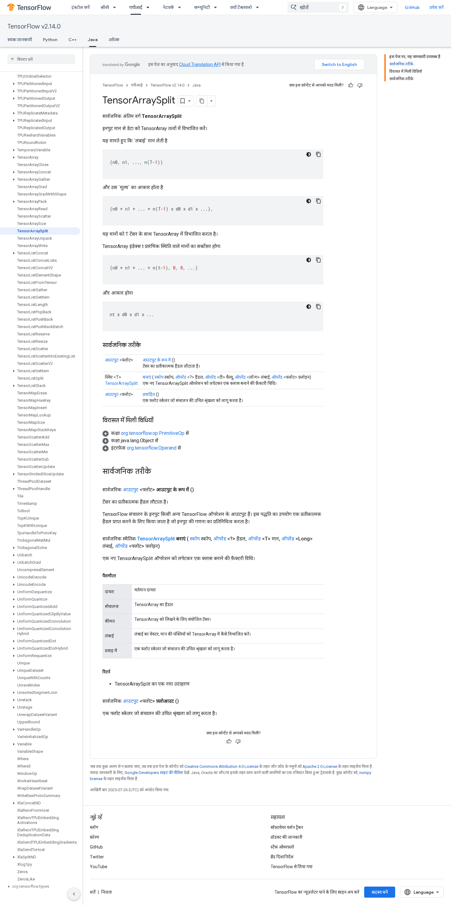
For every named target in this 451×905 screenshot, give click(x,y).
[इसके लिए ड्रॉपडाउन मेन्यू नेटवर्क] (181, 7)
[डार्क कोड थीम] (309, 154)
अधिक (114, 39)
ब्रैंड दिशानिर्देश (282, 856)
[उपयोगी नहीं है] (359, 85)
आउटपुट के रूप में (157, 360)
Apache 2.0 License (320, 766)
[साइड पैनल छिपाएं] (74, 894)
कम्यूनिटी (202, 7)
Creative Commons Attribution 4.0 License (221, 766)
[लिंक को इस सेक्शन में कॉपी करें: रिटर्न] (116, 671)
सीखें (105, 7)
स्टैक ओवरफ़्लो (282, 847)
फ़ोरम (94, 837)
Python (50, 39)
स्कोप (159, 377)
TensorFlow (112, 85)
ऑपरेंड (180, 377)
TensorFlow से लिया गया (292, 866)
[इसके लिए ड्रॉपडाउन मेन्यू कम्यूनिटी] (217, 7)
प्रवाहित (149, 394)
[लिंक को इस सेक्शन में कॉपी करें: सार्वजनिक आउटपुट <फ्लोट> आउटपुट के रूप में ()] (201, 489)
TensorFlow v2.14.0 (34, 26)
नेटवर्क (168, 7)
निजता (106, 892)
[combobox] (318, 7)
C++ (72, 39)
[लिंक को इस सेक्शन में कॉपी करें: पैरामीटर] (122, 575)
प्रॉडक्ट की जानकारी (287, 837)
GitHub (412, 7)
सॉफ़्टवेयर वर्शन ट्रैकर (287, 827)
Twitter (97, 856)
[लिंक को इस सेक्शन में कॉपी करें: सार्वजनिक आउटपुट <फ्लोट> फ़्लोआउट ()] (186, 701)
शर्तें (92, 892)
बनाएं (147, 377)
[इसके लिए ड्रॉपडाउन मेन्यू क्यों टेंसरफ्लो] (259, 7)
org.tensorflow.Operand (151, 448)
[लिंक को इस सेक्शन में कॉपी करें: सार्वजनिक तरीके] (147, 345)
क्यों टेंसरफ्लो (241, 7)
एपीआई (135, 7)
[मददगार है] (350, 85)
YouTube (98, 866)
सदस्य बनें (380, 892)
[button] (40, 83)
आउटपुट (111, 360)
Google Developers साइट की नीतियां (154, 772)
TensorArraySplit (121, 383)
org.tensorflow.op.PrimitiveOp (152, 433)
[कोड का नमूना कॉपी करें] (318, 154)
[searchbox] (41, 59)
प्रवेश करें (437, 7)
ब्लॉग (94, 827)
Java (93, 39)
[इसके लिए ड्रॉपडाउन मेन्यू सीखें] (116, 7)
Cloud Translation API (200, 64)
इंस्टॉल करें (80, 7)
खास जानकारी (19, 39)
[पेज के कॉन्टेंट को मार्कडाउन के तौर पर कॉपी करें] (201, 101)
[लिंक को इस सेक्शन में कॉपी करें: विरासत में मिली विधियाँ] (159, 420)
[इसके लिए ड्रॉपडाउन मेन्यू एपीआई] (149, 7)
